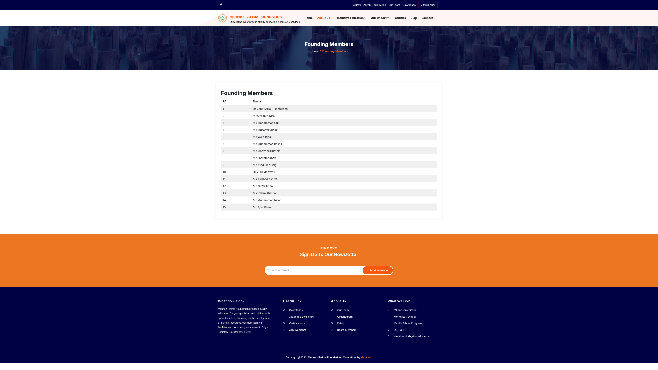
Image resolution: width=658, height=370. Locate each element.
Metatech (366, 357)
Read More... (246, 332)
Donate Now (428, 4)
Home (314, 51)
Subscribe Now (376, 270)
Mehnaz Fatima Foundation (256, 17)
